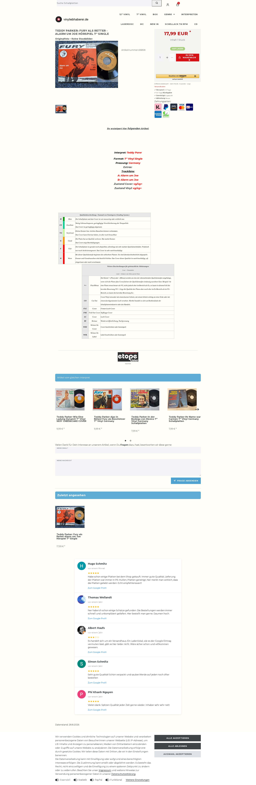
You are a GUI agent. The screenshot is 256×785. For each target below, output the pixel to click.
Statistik (82, 780)
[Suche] (157, 3)
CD (196, 24)
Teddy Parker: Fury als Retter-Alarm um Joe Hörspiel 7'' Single (69, 536)
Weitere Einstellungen (137, 780)
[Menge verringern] (172, 57)
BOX (155, 14)
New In (154, 24)
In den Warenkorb (189, 57)
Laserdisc (127, 24)
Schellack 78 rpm (176, 24)
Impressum (105, 770)
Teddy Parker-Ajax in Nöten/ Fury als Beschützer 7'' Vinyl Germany (109, 419)
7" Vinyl (141, 14)
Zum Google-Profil (97, 588)
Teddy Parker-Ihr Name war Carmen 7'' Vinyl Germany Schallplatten (185, 419)
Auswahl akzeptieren (177, 754)
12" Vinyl (124, 14)
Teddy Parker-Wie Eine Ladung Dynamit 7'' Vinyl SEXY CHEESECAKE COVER (71, 419)
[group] (70, 399)
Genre (168, 14)
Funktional (116, 780)
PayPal (98, 780)
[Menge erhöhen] (167, 57)
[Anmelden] (168, 4)
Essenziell (65, 780)
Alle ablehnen (177, 746)
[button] (177, 77)
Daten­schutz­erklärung (123, 774)
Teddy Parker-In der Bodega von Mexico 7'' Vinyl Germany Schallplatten (144, 420)
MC (142, 24)
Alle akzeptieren (177, 738)
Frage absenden (187, 481)
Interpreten (189, 14)
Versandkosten (159, 87)
